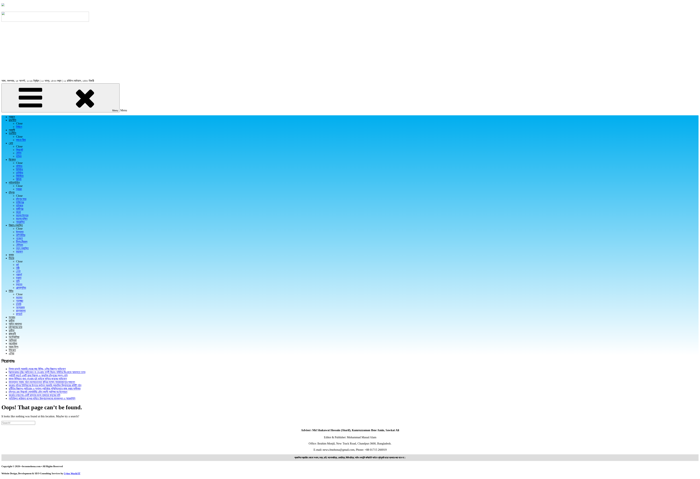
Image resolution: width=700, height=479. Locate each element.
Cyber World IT (72, 473)
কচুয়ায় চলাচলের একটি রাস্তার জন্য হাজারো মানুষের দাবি (34, 395)
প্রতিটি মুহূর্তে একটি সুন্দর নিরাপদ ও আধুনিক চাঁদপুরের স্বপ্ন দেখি (38, 375)
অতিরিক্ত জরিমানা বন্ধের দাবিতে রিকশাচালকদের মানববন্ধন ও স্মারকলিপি (42, 398)
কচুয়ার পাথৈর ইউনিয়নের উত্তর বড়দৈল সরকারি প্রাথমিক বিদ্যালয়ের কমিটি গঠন (45, 385)
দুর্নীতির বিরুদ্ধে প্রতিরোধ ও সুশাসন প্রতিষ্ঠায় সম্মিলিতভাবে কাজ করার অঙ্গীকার (44, 388)
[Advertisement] (350, 50)
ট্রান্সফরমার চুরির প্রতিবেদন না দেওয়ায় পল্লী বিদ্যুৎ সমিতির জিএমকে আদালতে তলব (47, 372)
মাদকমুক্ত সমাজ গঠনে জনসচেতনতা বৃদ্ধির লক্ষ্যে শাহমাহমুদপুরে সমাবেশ (42, 382)
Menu (115, 110)
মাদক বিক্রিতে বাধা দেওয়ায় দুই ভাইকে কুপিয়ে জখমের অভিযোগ (38, 378)
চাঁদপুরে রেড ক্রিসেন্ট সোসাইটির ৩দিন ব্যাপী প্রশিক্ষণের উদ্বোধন (38, 391)
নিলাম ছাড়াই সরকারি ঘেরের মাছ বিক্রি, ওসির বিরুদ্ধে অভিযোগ (37, 368)
